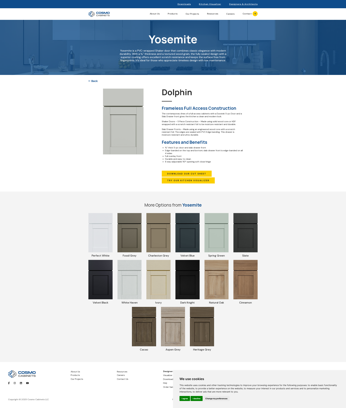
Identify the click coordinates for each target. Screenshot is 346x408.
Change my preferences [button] (216, 398)
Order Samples (170, 387)
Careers (230, 14)
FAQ (165, 383)
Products (75, 375)
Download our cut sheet (186, 173)
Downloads (184, 4)
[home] (99, 14)
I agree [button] (185, 398)
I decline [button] (196, 398)
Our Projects (192, 14)
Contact (249, 13)
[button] (243, 4)
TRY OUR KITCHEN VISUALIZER (188, 180)
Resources (122, 371)
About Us (75, 371)
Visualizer (167, 375)
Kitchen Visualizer (210, 4)
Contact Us (122, 379)
